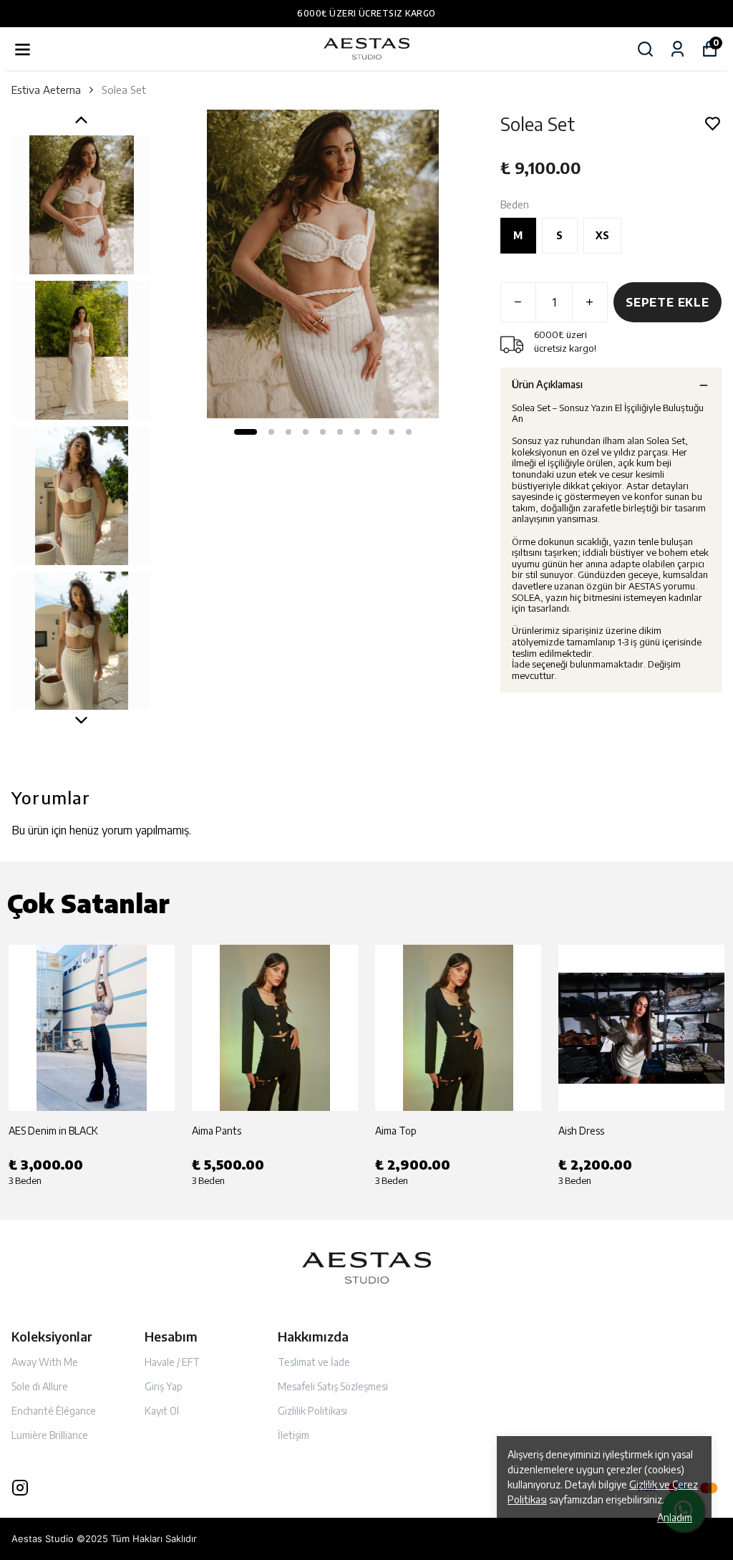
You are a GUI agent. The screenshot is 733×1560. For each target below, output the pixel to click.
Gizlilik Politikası (312, 1411)
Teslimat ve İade (314, 1362)
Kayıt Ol (162, 1411)
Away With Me (44, 1362)
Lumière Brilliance (49, 1435)
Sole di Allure (39, 1386)
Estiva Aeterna (46, 89)
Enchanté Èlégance (53, 1411)
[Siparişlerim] (677, 49)
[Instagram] (20, 1487)
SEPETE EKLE (667, 302)
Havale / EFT (172, 1362)
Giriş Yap (164, 1386)
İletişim (293, 1435)
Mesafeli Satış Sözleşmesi (333, 1386)
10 (409, 432)
